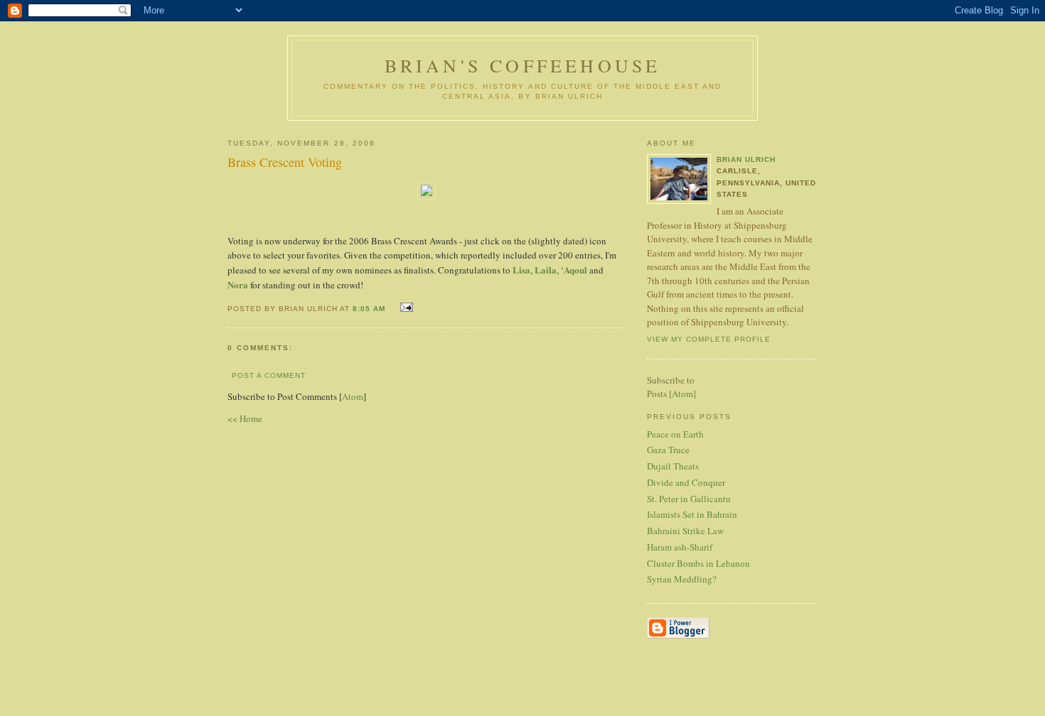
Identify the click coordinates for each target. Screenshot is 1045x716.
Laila (546, 269)
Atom (352, 396)
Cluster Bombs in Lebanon (698, 563)
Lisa (521, 269)
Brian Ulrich (746, 159)
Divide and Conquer (686, 482)
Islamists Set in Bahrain (692, 514)
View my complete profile (709, 339)
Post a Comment (269, 375)
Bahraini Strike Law (685, 530)
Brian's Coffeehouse (523, 65)
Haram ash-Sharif (679, 547)
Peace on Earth (675, 434)
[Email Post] (405, 307)
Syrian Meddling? (682, 579)
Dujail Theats (673, 466)
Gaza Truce (668, 449)
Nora (237, 284)
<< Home (244, 418)
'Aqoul (574, 269)
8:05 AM (370, 309)
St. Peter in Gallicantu (689, 498)
